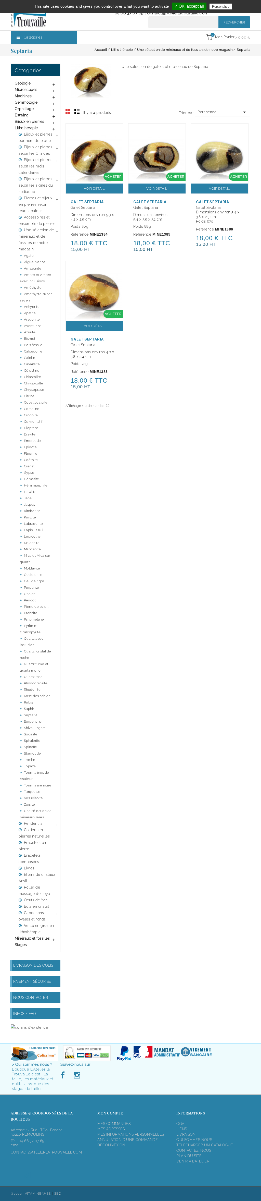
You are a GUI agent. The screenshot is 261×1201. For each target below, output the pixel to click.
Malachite (32, 543)
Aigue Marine (35, 262)
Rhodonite (32, 690)
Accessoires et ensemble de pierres (37, 220)
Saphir (29, 709)
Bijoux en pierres (29, 121)
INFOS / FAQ (24, 1014)
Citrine (29, 396)
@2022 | (18, 1193)
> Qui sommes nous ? (32, 1064)
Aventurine (33, 326)
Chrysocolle (33, 383)
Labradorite (33, 524)
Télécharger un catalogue (204, 1145)
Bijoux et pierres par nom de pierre (35, 137)
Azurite (30, 332)
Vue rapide (116, 131)
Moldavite (32, 568)
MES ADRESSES (111, 1129)
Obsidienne (33, 575)
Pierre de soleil (36, 607)
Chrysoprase (34, 390)
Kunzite (30, 517)
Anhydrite (32, 307)
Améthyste (33, 287)
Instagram (76, 1075)
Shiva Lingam (35, 728)
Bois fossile (33, 345)
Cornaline (32, 409)
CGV (180, 1124)
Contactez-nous (193, 1150)
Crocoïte (31, 415)
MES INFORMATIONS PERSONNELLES (130, 1134)
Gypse (29, 473)
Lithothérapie (26, 128)
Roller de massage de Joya (34, 890)
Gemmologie (26, 102)
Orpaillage (24, 109)
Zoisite (29, 804)
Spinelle (30, 747)
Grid (68, 111)
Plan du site (189, 1156)
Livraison (186, 1134)
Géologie (23, 83)
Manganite (32, 549)
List (77, 111)
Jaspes (29, 504)
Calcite (29, 358)
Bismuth (30, 339)
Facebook (64, 1075)
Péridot (30, 600)
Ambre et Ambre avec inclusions (35, 278)
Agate (29, 256)
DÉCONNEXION (111, 1145)
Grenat (29, 466)
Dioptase (31, 428)
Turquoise (32, 792)
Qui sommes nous (194, 1140)
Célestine (32, 370)
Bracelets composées (30, 858)
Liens (181, 1129)
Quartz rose (33, 677)
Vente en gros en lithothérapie (36, 929)
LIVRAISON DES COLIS (33, 965)
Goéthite (31, 460)
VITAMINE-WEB (38, 1193)
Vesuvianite (33, 798)
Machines (23, 96)
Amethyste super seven (36, 297)
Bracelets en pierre (32, 846)
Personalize (220, 6)
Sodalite (30, 734)
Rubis (28, 702)
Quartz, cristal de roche (35, 654)
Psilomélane (34, 619)
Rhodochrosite (36, 683)
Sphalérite (32, 741)
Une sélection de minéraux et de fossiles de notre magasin (36, 239)
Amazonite (33, 268)
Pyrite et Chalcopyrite (30, 629)
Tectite (29, 760)
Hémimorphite (36, 485)
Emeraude (32, 441)
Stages (21, 945)
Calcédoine (33, 351)
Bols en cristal (36, 906)
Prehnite (30, 613)
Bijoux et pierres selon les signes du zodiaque (36, 185)
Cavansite (32, 364)
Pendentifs (33, 823)
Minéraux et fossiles (32, 938)
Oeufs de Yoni (36, 900)
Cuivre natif (33, 421)
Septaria (30, 715)
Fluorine (30, 453)
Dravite (30, 434)
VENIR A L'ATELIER (192, 1161)
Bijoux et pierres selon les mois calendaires (35, 166)
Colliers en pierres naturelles (34, 833)
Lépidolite (32, 536)
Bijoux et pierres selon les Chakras (35, 150)
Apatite (30, 313)
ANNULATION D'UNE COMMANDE (127, 1140)
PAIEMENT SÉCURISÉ (32, 981)
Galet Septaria (87, 202)
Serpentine (33, 721)
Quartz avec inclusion (31, 642)
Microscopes (26, 90)
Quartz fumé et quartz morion (34, 667)
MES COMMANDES (113, 1124)
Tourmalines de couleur (34, 776)
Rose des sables (37, 696)
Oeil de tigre (34, 581)
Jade (28, 498)
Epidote (30, 447)
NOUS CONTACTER (30, 998)
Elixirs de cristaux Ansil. (37, 877)
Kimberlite (32, 511)
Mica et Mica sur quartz (35, 559)
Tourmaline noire (37, 785)
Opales (29, 594)
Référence (80, 234)
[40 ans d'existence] (29, 1027)
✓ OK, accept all (189, 6)
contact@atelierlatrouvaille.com (177, 12)
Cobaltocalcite (36, 402)
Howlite (30, 492)
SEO (57, 1193)
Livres (29, 868)
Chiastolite (32, 377)
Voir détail (94, 188)
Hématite (31, 479)
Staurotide (32, 753)
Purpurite (31, 587)
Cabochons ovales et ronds (32, 916)
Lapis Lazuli (33, 530)
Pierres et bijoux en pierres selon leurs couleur (35, 204)
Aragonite (32, 319)
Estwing (22, 115)
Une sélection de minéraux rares (36, 814)
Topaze (30, 766)
